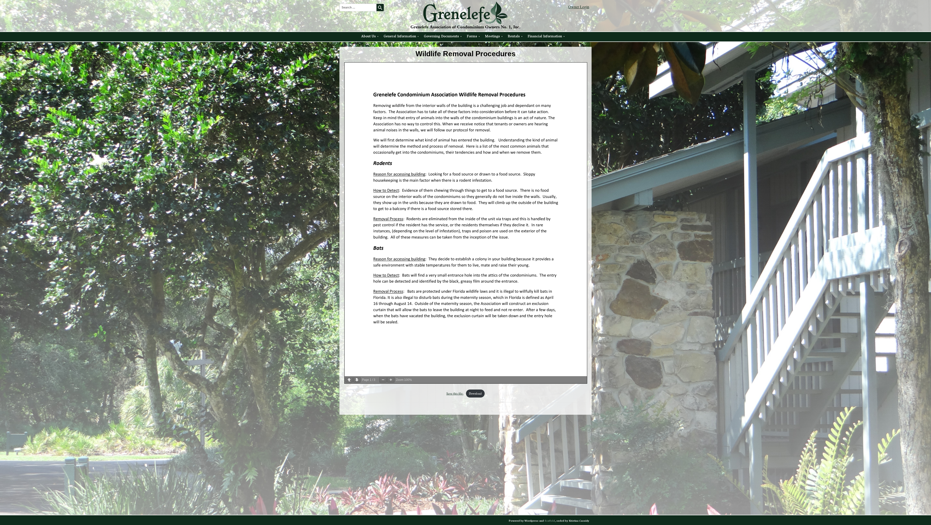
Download (475, 393)
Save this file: (455, 393)
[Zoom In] (390, 379)
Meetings (492, 36)
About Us (368, 36)
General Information (400, 36)
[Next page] (357, 379)
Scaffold (550, 521)
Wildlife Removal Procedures (466, 54)
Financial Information (545, 36)
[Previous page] (349, 379)
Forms (472, 36)
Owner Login (578, 6)
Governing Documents (441, 36)
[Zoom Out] (383, 379)
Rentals (514, 36)
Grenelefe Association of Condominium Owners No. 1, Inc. (465, 26)
